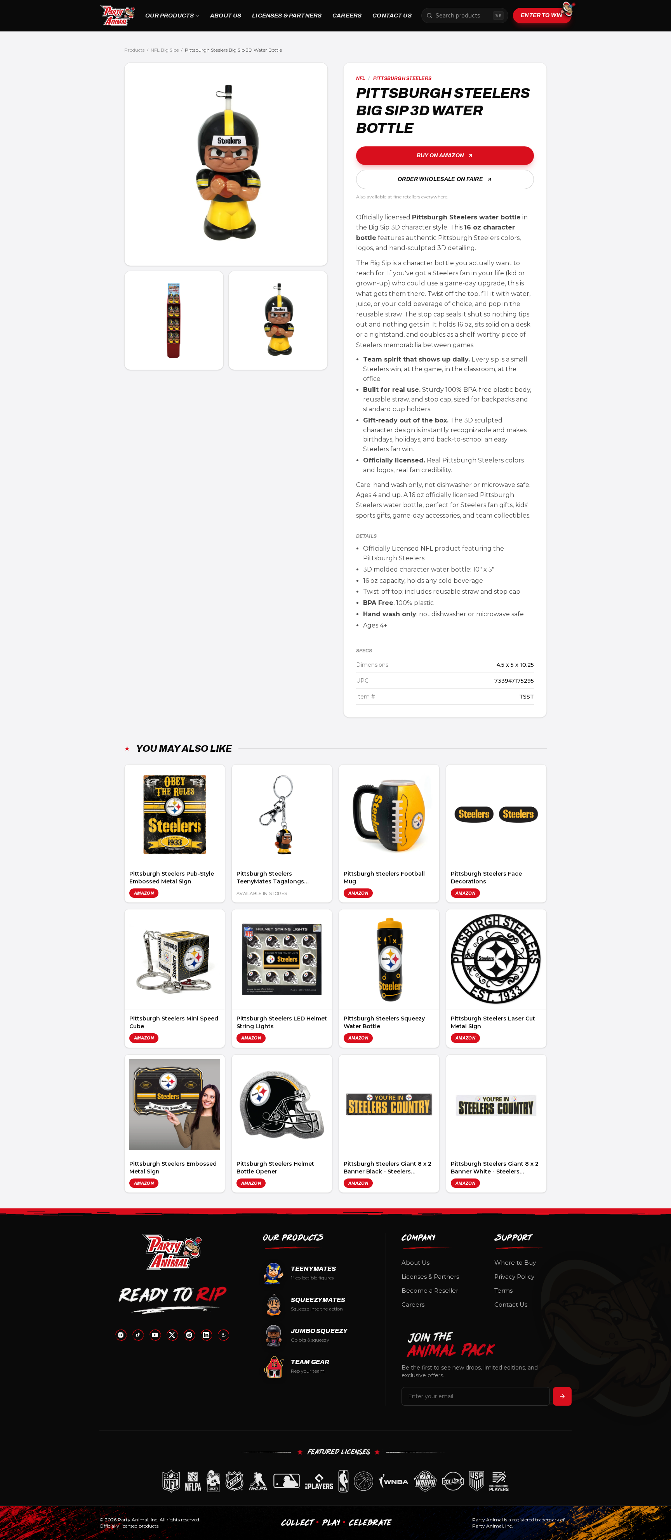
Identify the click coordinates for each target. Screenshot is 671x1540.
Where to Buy (515, 1262)
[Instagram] (121, 1335)
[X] (172, 1335)
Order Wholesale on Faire (440, 179)
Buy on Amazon (440, 155)
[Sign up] (562, 1396)
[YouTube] (155, 1335)
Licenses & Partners (287, 15)
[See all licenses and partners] (335, 1481)
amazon (144, 893)
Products (134, 50)
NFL (360, 78)
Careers (347, 15)
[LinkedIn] (206, 1335)
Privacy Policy (514, 1276)
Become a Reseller (430, 1290)
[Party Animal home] (117, 15)
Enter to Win (541, 15)
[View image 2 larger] (174, 320)
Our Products (169, 15)
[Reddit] (189, 1335)
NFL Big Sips (165, 50)
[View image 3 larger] (278, 320)
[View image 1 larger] (226, 164)
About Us (225, 15)
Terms (503, 1290)
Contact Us (392, 15)
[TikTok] (138, 1335)
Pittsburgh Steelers (402, 78)
